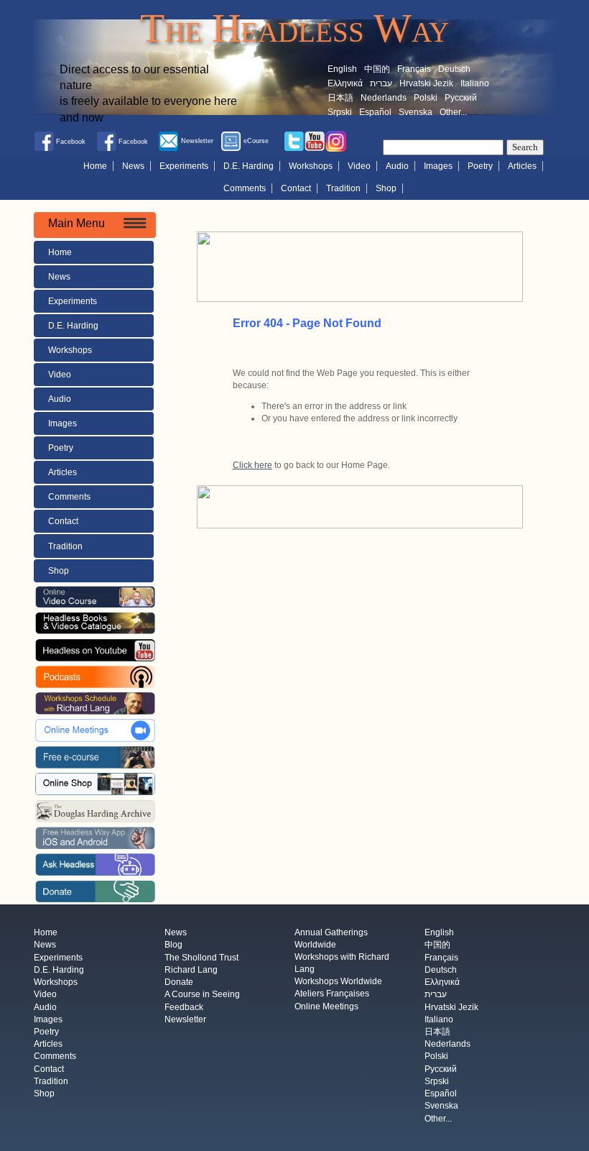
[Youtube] (315, 141)
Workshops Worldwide (338, 982)
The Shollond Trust (201, 958)
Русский (461, 98)
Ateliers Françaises (331, 994)
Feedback (183, 1007)
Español (375, 112)
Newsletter (185, 1019)
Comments (244, 188)
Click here (252, 465)
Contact (296, 188)
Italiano (474, 83)
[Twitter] (294, 141)
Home (95, 166)
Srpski (340, 112)
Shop (386, 188)
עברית (381, 83)
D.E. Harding (248, 166)
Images (438, 166)
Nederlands (384, 98)
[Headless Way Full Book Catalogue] (95, 623)
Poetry (480, 166)
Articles (522, 166)
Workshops (311, 166)
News (133, 166)
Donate (178, 983)
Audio (397, 166)
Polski (425, 98)
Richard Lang (191, 970)
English (342, 69)
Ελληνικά (345, 83)
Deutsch (454, 69)
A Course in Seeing (202, 995)
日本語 (340, 98)
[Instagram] (335, 141)
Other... (453, 112)
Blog (173, 945)
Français (414, 69)
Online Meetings (326, 1006)
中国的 (377, 69)
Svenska (415, 112)
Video (359, 166)
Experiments (183, 166)
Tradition (343, 188)
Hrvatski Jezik (426, 83)
